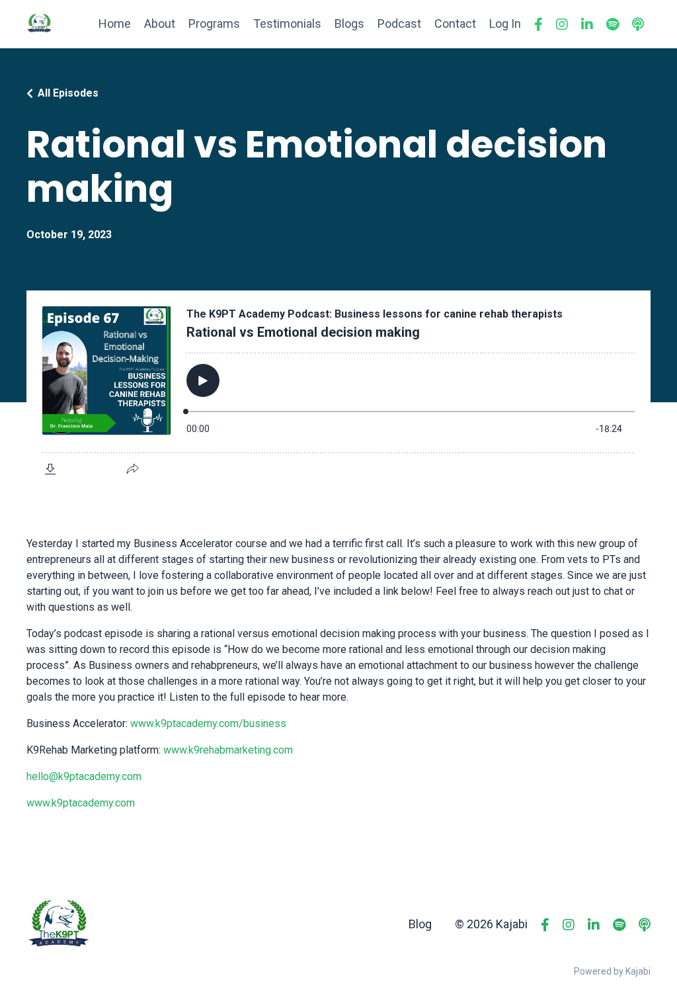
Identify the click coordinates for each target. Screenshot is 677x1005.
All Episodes (68, 93)
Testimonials (287, 23)
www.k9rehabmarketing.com (228, 750)
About (159, 23)
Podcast (399, 23)
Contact (455, 23)
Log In (505, 23)
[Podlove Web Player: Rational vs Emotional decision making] (338, 389)
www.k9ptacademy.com (80, 803)
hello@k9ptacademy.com (83, 776)
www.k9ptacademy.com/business (208, 723)
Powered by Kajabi (612, 971)
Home (115, 23)
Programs (214, 23)
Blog (420, 924)
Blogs (349, 23)
